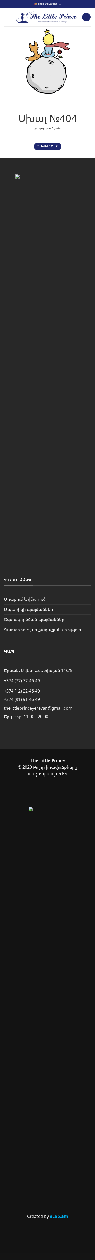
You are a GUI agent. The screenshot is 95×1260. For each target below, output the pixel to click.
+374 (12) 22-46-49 (22, 691)
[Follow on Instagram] (56, 792)
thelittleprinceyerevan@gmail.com (38, 708)
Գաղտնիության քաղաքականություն (42, 630)
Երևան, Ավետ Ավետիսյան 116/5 (38, 670)
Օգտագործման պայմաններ (34, 619)
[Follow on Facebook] (38, 792)
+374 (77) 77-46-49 (22, 681)
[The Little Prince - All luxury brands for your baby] (46, 17)
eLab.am (59, 1216)
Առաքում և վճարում (25, 599)
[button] (7, 17)
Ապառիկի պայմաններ (28, 609)
